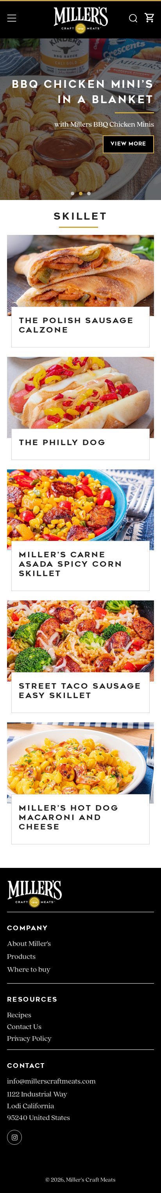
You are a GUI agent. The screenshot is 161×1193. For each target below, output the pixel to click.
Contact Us (24, 1026)
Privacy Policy (29, 1038)
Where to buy (28, 969)
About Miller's (29, 943)
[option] (80, 119)
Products (21, 956)
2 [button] (80, 193)
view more (128, 144)
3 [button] (89, 193)
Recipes (19, 1015)
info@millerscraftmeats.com (51, 1081)
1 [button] (72, 193)
